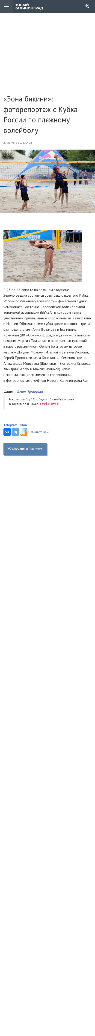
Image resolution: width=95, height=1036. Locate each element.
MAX (23, 425)
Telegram (10, 425)
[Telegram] (15, 432)
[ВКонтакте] (7, 432)
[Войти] (87, 6)
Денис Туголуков (30, 391)
